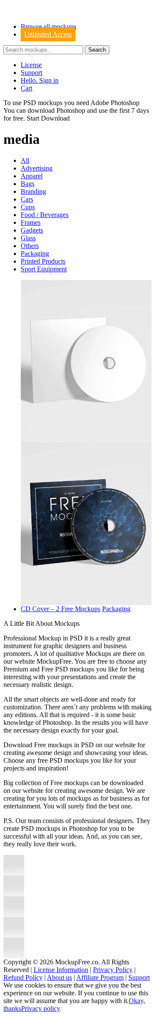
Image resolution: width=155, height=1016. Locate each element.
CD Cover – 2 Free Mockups (60, 608)
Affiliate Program (100, 977)
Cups (28, 207)
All (25, 160)
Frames (30, 222)
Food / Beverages (44, 214)
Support (31, 72)
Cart (26, 88)
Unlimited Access (48, 34)
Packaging (35, 253)
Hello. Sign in (40, 80)
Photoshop (70, 110)
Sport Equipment (44, 269)
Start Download (48, 118)
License (31, 64)
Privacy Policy (113, 969)
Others (30, 245)
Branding (33, 191)
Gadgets (32, 230)
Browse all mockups (48, 26)
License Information (61, 969)
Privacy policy (40, 1008)
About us (59, 977)
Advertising (37, 168)
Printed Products (43, 261)
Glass (28, 238)
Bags (27, 183)
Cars (27, 199)
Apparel (32, 176)
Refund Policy (23, 977)
